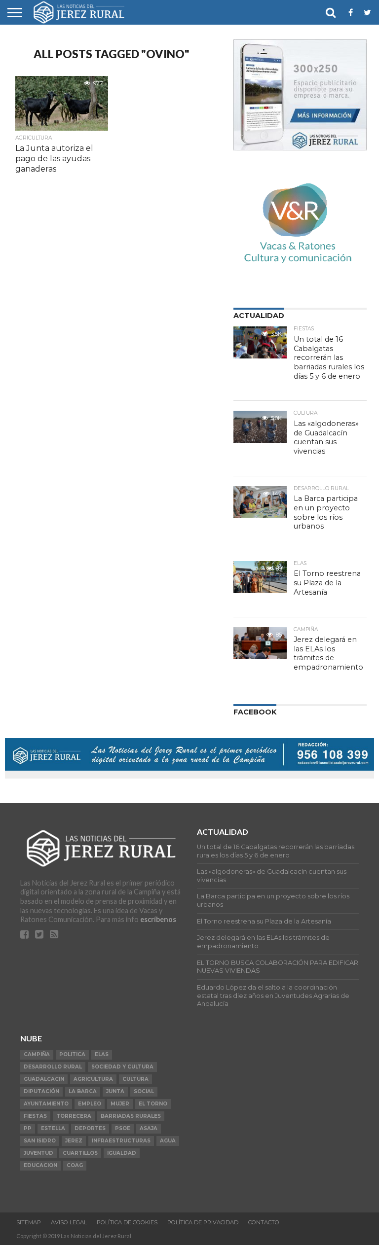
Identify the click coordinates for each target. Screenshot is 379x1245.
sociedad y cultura (122, 1067)
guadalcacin (44, 1079)
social (144, 1091)
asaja (148, 1128)
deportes (90, 1128)
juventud (38, 1153)
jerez (73, 1141)
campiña (37, 1054)
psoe (122, 1128)
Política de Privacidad (202, 1222)
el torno (153, 1104)
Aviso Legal (69, 1222)
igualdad (121, 1153)
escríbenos (158, 919)
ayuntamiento (46, 1104)
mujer (120, 1104)
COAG (75, 1165)
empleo (89, 1104)
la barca (83, 1091)
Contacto (263, 1222)
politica (72, 1054)
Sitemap (28, 1222)
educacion (40, 1165)
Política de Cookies (127, 1222)
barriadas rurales (131, 1116)
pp (28, 1128)
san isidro (40, 1141)
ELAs (102, 1054)
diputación (41, 1091)
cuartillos (80, 1153)
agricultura (93, 1079)
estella (53, 1128)
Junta (115, 1091)
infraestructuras (121, 1141)
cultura (135, 1079)
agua (168, 1141)
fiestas (35, 1116)
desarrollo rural (53, 1067)
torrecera (73, 1116)
